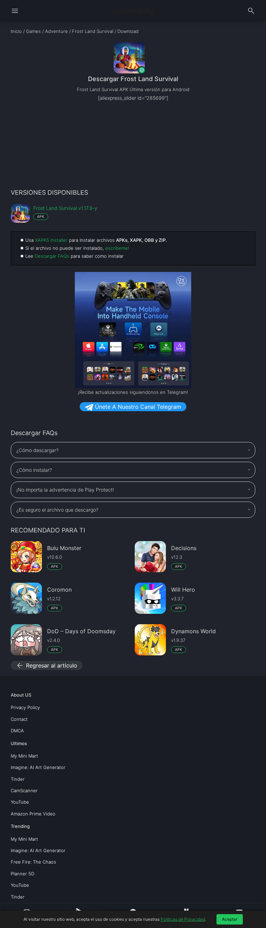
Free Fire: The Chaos (33, 862)
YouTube (20, 802)
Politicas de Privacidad (183, 919)
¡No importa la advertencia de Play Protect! (65, 490)
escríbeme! (117, 248)
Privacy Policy (25, 707)
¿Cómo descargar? (37, 450)
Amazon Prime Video (33, 813)
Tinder (18, 779)
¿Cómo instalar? (34, 470)
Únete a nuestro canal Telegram (137, 406)
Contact (19, 719)
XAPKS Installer (51, 240)
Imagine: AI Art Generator (38, 767)
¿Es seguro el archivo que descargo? (57, 510)
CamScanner (24, 790)
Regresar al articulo (46, 665)
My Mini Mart (24, 756)
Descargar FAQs (52, 256)
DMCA (17, 730)
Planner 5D (22, 873)
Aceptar (229, 919)
